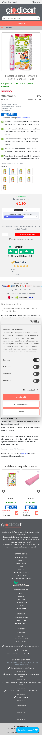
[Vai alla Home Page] (2, 28)
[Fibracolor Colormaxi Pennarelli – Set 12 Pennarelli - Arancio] (4, 179)
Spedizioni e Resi (21, 620)
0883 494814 (21, 672)
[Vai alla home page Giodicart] (21, 10)
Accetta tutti (21, 397)
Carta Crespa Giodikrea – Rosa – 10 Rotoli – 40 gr (28, 514)
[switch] (36, 367)
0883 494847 (16, 646)
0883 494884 (21, 694)
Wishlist (21, 596)
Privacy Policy (21, 563)
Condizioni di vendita (21, 617)
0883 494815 (21, 680)
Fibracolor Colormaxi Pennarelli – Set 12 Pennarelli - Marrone (6, 514)
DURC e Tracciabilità (21, 575)
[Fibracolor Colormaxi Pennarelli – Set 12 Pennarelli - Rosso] (29, 171)
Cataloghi (21, 566)
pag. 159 (24, 453)
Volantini (21, 569)
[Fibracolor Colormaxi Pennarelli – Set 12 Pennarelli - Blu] (29, 179)
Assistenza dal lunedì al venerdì (22, 293)
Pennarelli (8, 28)
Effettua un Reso (21, 602)
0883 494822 (21, 719)
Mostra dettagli (29, 390)
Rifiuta (21, 412)
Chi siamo (21, 560)
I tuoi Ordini (21, 599)
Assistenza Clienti (21, 557)
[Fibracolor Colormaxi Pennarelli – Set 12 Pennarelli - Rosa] (13, 171)
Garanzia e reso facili (22, 289)
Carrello (37, 2)
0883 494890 (36, 646)
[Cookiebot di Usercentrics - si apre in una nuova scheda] (29, 321)
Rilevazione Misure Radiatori (21, 578)
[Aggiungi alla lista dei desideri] (18, 472)
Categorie (21, 23)
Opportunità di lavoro (21, 572)
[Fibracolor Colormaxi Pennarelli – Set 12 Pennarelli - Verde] (21, 179)
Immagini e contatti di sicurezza (13, 448)
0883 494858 (11, 654)
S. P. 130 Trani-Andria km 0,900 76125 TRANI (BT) (21, 638)
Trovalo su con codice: (11, 107)
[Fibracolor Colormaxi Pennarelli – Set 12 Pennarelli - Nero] (4, 187)
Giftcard (21, 605)
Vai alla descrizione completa (12, 163)
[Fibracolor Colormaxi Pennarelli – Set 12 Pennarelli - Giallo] (4, 171)
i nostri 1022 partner (15, 333)
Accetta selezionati (21, 404)
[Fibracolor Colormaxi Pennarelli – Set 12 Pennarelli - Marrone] (13, 179)
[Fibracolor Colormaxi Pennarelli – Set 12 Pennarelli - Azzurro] (21, 171)
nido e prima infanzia (24, 117)
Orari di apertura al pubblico (25, 654)
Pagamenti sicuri (21, 623)
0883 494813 (21, 701)
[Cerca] (37, 18)
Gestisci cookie (21, 608)
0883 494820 (21, 713)
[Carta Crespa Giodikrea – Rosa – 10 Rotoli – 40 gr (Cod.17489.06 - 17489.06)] (31, 483)
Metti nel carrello (28, 234)
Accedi (10, 2)
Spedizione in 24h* (22, 199)
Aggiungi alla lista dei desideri (22, 239)
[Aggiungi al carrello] (16, 513)
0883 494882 (21, 688)
